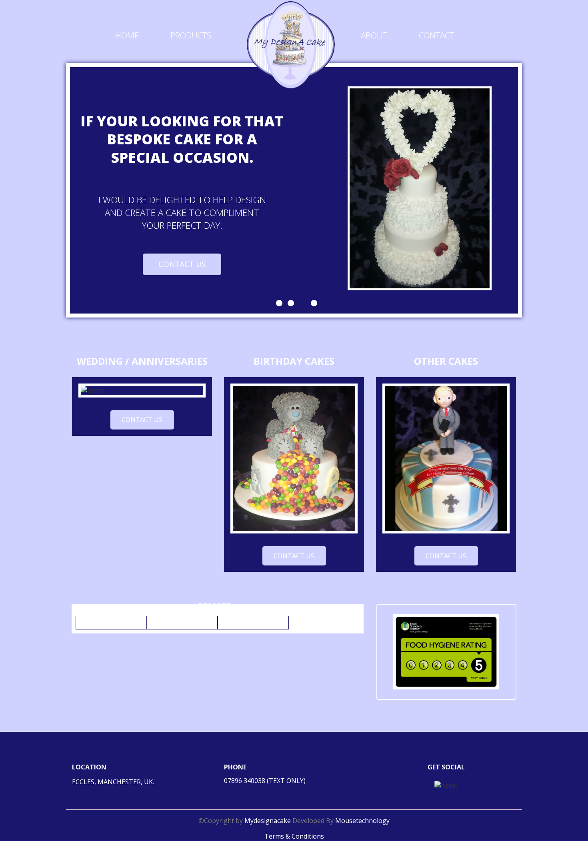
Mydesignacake (268, 820)
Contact (436, 35)
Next (533, 191)
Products (190, 35)
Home (127, 35)
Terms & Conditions (294, 836)
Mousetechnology (362, 820)
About (374, 35)
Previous (56, 191)
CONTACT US (182, 264)
